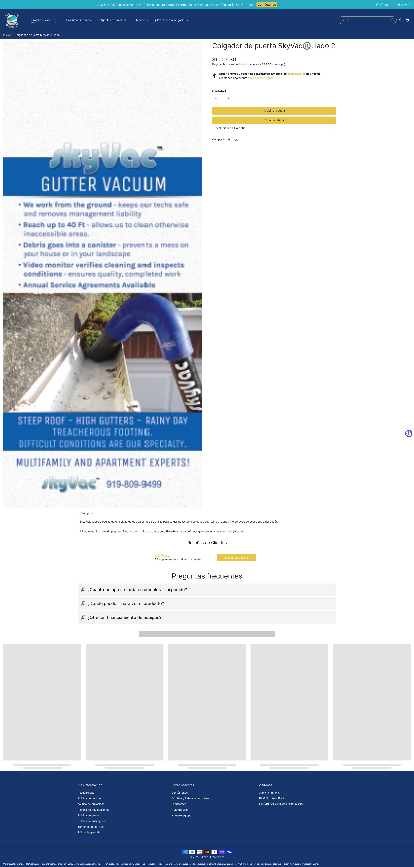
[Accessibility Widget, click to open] (408, 433)
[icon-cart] (407, 20)
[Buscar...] (393, 20)
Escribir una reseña (236, 557)
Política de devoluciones (93, 809)
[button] (274, 110)
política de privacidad (91, 804)
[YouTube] (386, 5)
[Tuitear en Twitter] (236, 139)
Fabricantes (178, 804)
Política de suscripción (92, 821)
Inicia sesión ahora (261, 77)
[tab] (86, 513)
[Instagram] (381, 5)
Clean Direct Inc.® (212, 857)
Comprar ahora (274, 120)
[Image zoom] (102, 274)
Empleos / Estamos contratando (191, 798)
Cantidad (219, 91)
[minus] (215, 98)
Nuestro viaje (179, 809)
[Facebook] (376, 5)
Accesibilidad (86, 792)
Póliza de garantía (89, 832)
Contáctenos (267, 4)
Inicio (6, 35)
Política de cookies (90, 798)
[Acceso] (400, 20)
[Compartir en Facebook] (229, 139)
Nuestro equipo (181, 815)
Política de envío (88, 815)
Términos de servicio (91, 826)
